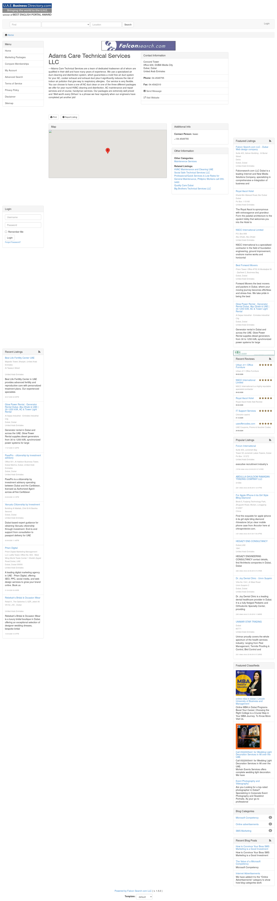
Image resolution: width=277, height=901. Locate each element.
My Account (11, 70)
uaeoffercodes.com (245, 423)
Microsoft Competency (247, 817)
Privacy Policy (12, 90)
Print (54, 117)
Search (128, 24)
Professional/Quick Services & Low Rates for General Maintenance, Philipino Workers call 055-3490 (199, 179)
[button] (108, 151)
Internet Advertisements (248, 873)
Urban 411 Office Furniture (244, 366)
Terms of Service (13, 83)
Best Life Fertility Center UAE (19, 357)
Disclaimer (10, 96)
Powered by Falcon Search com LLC (133, 890)
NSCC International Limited (249, 229)
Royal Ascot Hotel (245, 191)
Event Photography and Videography (248, 782)
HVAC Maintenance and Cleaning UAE (193, 169)
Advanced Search (14, 76)
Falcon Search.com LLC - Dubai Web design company (252, 148)
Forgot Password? (13, 242)
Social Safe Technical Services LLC (192, 172)
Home (11, 35)
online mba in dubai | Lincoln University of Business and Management (250, 701)
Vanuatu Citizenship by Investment (22, 504)
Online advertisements (247, 824)
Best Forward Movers (247, 265)
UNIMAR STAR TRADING (249, 621)
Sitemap (9, 103)
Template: (130, 896)
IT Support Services (246, 410)
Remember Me (15, 231)
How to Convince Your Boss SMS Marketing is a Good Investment (252, 847)
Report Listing (70, 117)
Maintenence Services (185, 161)
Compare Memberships (17, 63)
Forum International (246, 445)
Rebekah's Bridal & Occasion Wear (22, 597)
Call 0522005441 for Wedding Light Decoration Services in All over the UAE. (254, 754)
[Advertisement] (23, 158)
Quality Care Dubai (183, 185)
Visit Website (152, 97)
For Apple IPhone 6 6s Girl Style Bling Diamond (252, 496)
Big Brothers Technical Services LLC (192, 188)
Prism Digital (11, 547)
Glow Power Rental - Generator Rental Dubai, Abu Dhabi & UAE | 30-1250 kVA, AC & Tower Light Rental (21, 408)
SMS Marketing (243, 830)
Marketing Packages (15, 57)
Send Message (154, 91)
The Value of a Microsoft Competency (248, 862)
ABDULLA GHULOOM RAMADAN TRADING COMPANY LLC (253, 478)
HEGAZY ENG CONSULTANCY (252, 541)
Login (267, 23)
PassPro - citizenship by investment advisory (23, 456)
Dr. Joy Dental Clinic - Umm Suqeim (254, 578)
